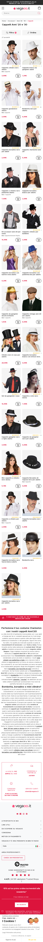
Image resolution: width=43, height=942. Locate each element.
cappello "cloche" (20, 679)
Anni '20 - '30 (21, 21)
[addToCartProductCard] (18, 76)
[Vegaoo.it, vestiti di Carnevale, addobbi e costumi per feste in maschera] (21, 8)
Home (4, 21)
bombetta (15, 675)
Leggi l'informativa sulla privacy (11, 932)
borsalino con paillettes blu (12, 752)
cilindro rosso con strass (23, 750)
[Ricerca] (38, 13)
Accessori (11, 21)
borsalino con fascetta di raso (19, 669)
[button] (21, 846)
